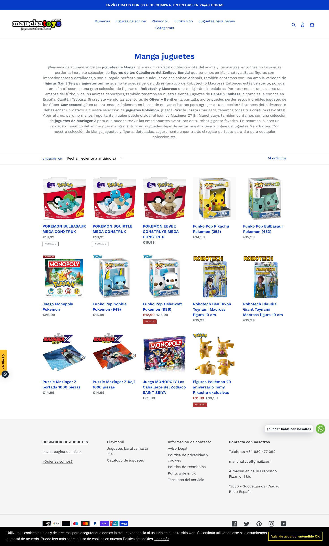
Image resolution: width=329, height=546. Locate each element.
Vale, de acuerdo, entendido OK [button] (295, 536)
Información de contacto (190, 442)
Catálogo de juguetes (125, 460)
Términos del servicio (186, 480)
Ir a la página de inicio (62, 451)
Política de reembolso (187, 467)
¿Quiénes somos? (58, 461)
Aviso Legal (177, 448)
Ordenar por (52, 158)
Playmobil (115, 442)
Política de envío (182, 473)
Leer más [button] (161, 539)
